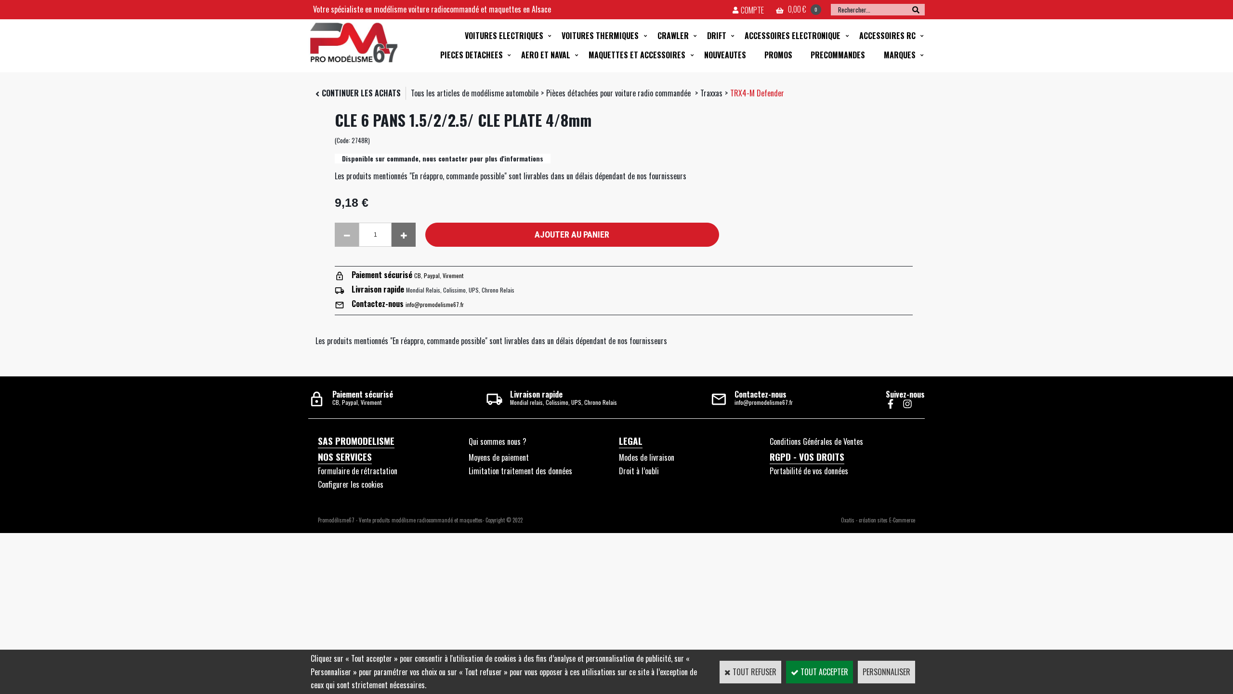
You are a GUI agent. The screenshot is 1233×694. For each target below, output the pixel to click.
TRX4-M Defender (757, 93)
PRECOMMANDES (838, 55)
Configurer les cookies (350, 484)
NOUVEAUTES (725, 55)
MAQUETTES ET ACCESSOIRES (637, 55)
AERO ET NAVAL (545, 55)
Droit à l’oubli (639, 471)
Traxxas (711, 93)
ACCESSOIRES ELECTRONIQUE (792, 35)
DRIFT (716, 35)
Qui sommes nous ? (497, 441)
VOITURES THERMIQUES (600, 35)
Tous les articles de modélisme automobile (474, 93)
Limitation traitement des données (520, 471)
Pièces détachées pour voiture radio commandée (619, 93)
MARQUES (900, 55)
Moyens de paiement (499, 457)
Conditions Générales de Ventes (816, 441)
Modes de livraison (646, 457)
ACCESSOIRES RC (887, 35)
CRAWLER (673, 35)
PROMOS (778, 55)
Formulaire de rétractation (357, 471)
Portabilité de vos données (809, 471)
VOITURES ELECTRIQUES (504, 35)
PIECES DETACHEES (471, 55)
